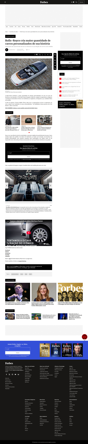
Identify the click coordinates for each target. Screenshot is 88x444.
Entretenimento (73, 399)
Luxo (26, 425)
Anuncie (81, 2)
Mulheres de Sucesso (73, 391)
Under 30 (59, 26)
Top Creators (72, 395)
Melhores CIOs (72, 381)
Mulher (28, 26)
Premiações (71, 410)
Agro (7, 26)
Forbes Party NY (58, 425)
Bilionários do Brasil (46, 26)
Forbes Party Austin (58, 426)
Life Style (27, 416)
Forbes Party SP (58, 428)
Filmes (70, 403)
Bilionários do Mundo (73, 373)
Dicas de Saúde (43, 410)
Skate (56, 410)
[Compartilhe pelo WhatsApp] (55, 63)
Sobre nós (7, 378)
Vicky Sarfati (42, 369)
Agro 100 (54, 26)
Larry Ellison (27, 373)
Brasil (70, 419)
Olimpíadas (57, 411)
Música (70, 408)
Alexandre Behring (43, 376)
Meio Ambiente (43, 416)
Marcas (26, 428)
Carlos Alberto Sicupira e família (46, 375)
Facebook (7, 250)
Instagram (7, 253)
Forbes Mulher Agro (58, 435)
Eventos (71, 406)
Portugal (26, 418)
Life (15, 26)
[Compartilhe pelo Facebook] (55, 57)
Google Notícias (22, 261)
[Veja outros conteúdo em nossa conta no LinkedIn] (18, 374)
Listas (19, 26)
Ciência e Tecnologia (59, 366)
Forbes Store (7, 379)
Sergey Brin (27, 380)
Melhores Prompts (58, 369)
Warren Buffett (28, 376)
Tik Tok (56, 375)
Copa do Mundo (58, 401)
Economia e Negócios (30, 399)
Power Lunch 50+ (58, 421)
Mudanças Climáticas (44, 421)
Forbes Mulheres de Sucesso (60, 433)
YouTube (7, 254)
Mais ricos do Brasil (44, 366)
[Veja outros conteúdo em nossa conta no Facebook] (6, 374)
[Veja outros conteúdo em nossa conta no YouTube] (15, 374)
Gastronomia (27, 421)
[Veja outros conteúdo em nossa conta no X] (9, 374)
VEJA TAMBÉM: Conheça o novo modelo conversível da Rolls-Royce (21, 108)
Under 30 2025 (72, 396)
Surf (55, 408)
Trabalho (41, 408)
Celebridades (72, 404)
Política (71, 416)
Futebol (56, 406)
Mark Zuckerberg (28, 369)
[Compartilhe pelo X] (55, 55)
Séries (70, 401)
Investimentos (28, 404)
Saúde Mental (42, 401)
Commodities (27, 408)
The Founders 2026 (67, 26)
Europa (70, 425)
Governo (71, 423)
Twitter (7, 251)
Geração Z (42, 403)
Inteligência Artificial (59, 368)
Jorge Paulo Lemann (44, 371)
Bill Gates (27, 382)
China (70, 421)
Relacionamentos (43, 404)
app (10, 258)
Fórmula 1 (56, 404)
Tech (32, 26)
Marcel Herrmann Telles (44, 373)
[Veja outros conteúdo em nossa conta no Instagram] (12, 374)
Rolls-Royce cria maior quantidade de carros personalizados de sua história (37, 31)
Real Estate (37, 26)
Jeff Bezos (27, 371)
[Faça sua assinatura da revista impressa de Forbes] (45, 350)
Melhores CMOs (72, 383)
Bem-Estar (42, 399)
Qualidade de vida (28, 423)
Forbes (16, 266)
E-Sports (56, 403)
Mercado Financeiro (29, 403)
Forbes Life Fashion (58, 423)
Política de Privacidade (27, 159)
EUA (70, 418)
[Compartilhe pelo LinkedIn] (55, 60)
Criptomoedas (28, 410)
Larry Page (27, 378)
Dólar (26, 411)
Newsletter (75, 26)
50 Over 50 (71, 375)
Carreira (11, 26)
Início (6, 31)
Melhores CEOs (72, 379)
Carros (26, 430)
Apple (56, 376)
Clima (41, 418)
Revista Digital (8, 381)
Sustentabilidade (43, 419)
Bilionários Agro (72, 369)
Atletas (56, 413)
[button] (42, 54)
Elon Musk (27, 368)
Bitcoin (26, 401)
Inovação (56, 371)
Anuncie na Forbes (8, 383)
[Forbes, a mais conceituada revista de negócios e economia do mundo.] (44, 2)
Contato (7, 385)
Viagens (26, 419)
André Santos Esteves (44, 378)
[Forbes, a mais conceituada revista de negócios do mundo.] (14, 363)
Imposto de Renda (28, 413)
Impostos (27, 406)
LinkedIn (7, 256)
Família (41, 406)
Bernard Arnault (28, 375)
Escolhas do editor (14, 31)
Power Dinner (57, 418)
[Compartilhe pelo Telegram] (55, 65)
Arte (26, 426)
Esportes (57, 399)
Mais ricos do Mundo (29, 366)
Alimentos (42, 423)
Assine (80, 26)
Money (23, 26)
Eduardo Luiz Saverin (44, 368)
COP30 (41, 425)
